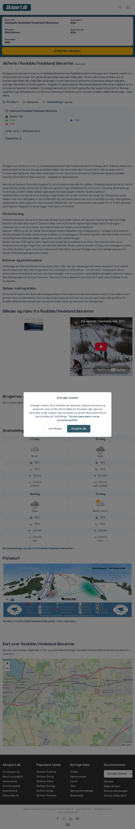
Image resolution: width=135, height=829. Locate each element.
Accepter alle (78, 428)
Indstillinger (55, 428)
